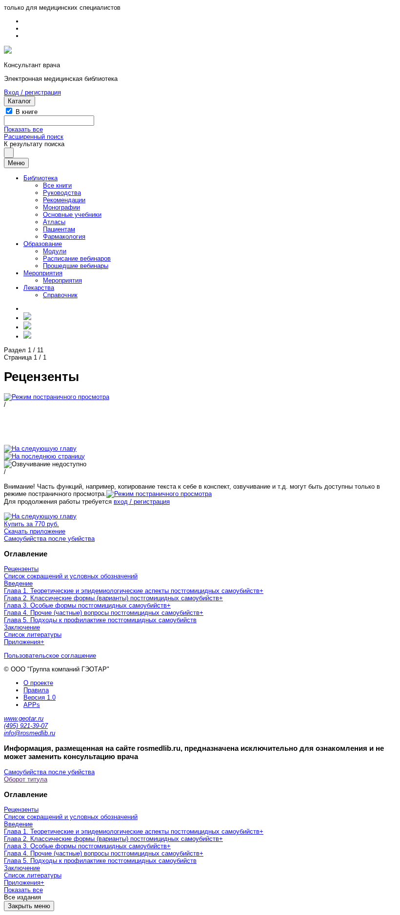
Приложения (22, 642)
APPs (31, 704)
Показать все (23, 129)
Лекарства (38, 287)
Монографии (61, 207)
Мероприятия (42, 273)
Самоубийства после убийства (49, 538)
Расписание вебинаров (77, 258)
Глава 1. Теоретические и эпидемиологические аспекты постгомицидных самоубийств (132, 590)
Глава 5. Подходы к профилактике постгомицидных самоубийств (100, 620)
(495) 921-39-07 (26, 725)
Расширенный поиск (33, 136)
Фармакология (64, 236)
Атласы (54, 222)
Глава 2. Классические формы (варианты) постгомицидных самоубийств (111, 598)
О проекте (38, 682)
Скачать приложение (34, 531)
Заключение (22, 627)
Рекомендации (64, 200)
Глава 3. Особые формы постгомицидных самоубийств (85, 605)
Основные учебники (72, 214)
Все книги (57, 185)
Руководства (62, 192)
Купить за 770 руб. (31, 524)
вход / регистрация (142, 501)
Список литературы (32, 634)
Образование (42, 244)
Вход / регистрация (32, 92)
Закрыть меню (29, 906)
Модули (54, 251)
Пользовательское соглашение (50, 655)
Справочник (60, 295)
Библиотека (40, 178)
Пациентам (59, 229)
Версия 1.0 (39, 697)
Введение (18, 583)
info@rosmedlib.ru (29, 733)
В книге (27, 111)
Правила (36, 690)
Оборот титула (25, 779)
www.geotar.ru (23, 718)
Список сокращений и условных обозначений (71, 576)
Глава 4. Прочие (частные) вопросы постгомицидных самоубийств (102, 612)
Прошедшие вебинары (75, 265)
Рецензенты (21, 568)
